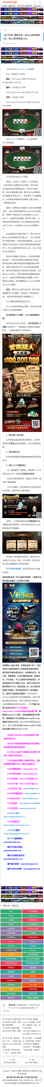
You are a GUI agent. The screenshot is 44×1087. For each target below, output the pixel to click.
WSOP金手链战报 (32, 959)
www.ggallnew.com (31, 869)
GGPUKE (11, 946)
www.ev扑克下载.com (28, 784)
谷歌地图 (23, 1074)
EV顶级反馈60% (33, 937)
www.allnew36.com (12, 842)
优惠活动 (11, 967)
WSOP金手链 (11, 959)
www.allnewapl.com (29, 864)
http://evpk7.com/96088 (12, 711)
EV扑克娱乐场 (33, 924)
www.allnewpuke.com (13, 859)
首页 (5, 6)
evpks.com (33, 916)
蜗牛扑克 (11, 839)
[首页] (41, 1071)
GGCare (11, 941)
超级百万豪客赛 (33, 998)
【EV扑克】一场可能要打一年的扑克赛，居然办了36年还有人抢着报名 (32, 1050)
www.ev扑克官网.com (28, 779)
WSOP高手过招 (11, 963)
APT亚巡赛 (33, 911)
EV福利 (33, 933)
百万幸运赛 (11, 993)
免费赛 (32, 972)
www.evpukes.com (27, 808)
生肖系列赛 (33, 989)
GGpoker (32, 941)
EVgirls (11, 916)
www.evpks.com (30, 769)
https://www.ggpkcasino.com (16, 834)
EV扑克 (11, 924)
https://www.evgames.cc (14, 817)
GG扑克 (10, 830)
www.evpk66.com (30, 789)
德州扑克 (33, 980)
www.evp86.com (22, 69)
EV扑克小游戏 (13, 813)
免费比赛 (11, 972)
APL (11, 911)
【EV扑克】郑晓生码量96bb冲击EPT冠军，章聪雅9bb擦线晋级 (11, 1031)
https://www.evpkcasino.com (16, 825)
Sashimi (33, 950)
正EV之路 (32, 985)
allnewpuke (26, 1008)
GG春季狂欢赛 (11, 950)
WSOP (36, 470)
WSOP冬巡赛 (33, 954)
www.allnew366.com (12, 851)
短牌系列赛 (33, 993)
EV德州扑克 (33, 920)
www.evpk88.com (32, 793)
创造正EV (32, 976)
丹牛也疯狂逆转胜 (23, 577)
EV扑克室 (11, 929)
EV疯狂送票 (11, 933)
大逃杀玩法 (11, 980)
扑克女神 (11, 985)
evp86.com (27, 725)
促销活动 (33, 967)
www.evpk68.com (30, 798)
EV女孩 (11, 920)
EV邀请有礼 (11, 937)
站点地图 (33, 1071)
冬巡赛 (11, 976)
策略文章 (12, 6)
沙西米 (11, 989)
